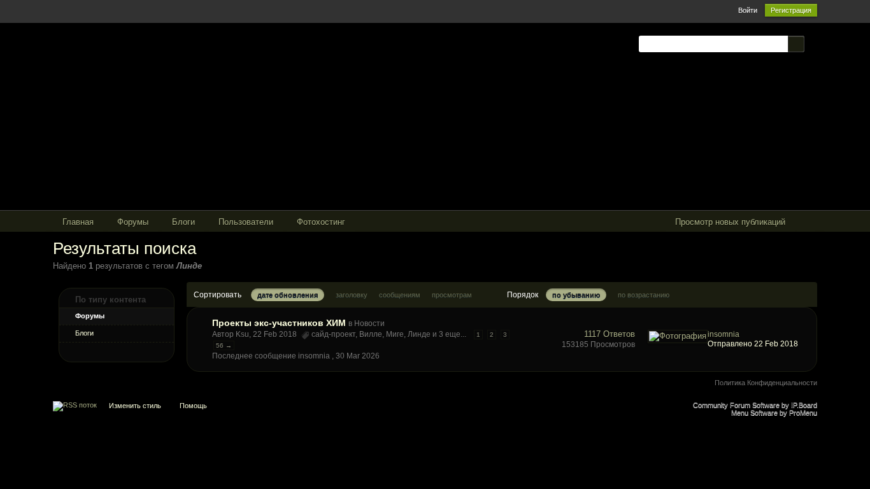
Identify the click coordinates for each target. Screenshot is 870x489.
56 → (224, 345)
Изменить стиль (135, 405)
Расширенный (812, 43)
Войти (747, 10)
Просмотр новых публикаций (730, 222)
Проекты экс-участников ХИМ (279, 323)
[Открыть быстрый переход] (806, 222)
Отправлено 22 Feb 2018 (753, 343)
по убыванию (576, 295)
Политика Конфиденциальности (766, 382)
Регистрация (791, 10)
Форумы (89, 316)
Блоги (84, 333)
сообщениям (399, 295)
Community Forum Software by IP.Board (755, 405)
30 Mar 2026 (358, 355)
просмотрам (452, 295)
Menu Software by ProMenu (774, 412)
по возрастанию (643, 295)
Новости (369, 323)
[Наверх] (435, 408)
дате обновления (287, 295)
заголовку (351, 295)
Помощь (193, 405)
